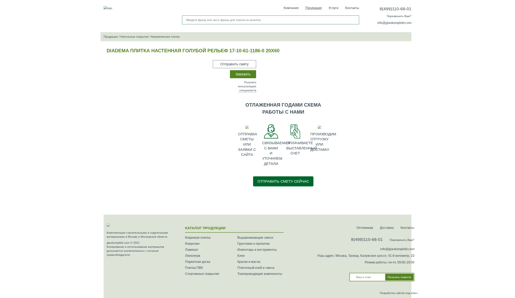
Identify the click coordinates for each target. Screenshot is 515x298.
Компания (291, 8)
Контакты (352, 8)
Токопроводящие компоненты (259, 273)
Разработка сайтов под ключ (398, 293)
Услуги (333, 8)
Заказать (243, 74)
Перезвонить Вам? (399, 16)
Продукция (313, 8)
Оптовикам (364, 227)
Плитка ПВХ (194, 267)
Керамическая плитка (165, 36)
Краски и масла (248, 261)
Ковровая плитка (197, 237)
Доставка (387, 227)
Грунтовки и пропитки (253, 243)
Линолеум (192, 255)
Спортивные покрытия (202, 273)
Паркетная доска (197, 261)
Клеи (241, 255)
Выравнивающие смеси (255, 237)
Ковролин (192, 243)
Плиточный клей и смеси (255, 267)
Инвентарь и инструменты (257, 249)
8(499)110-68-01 (395, 8)
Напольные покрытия (134, 36)
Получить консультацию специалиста (247, 86)
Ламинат (191, 249)
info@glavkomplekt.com (394, 23)
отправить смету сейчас (283, 181)
